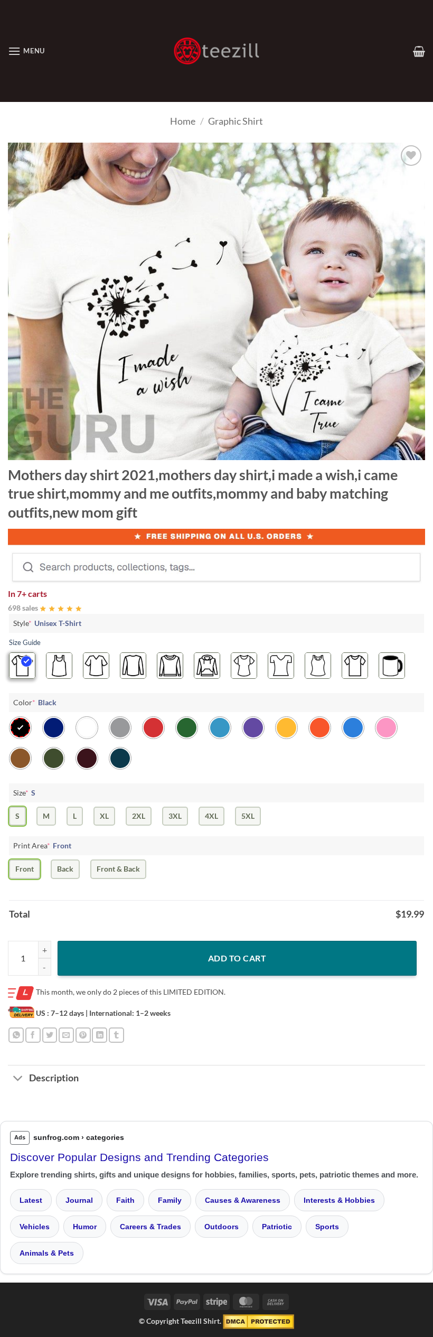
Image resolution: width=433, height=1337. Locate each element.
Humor (85, 1226)
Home (182, 121)
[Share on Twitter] (50, 1035)
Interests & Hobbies (339, 1200)
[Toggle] (18, 1079)
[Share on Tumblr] (116, 1035)
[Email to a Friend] (66, 1035)
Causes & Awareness (242, 1200)
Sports (327, 1226)
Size (24, 792)
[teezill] (216, 51)
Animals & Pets (47, 1253)
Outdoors (221, 1226)
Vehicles (35, 1226)
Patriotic (277, 1226)
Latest (31, 1200)
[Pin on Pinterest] (83, 1035)
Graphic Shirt (235, 121)
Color (35, 702)
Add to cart (237, 958)
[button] (26, 51)
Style (47, 623)
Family (170, 1200)
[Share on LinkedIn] (99, 1035)
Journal (79, 1200)
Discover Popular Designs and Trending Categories (139, 1157)
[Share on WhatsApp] (16, 1035)
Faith (125, 1200)
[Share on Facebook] (33, 1035)
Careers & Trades (150, 1226)
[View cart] (419, 51)
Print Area (42, 845)
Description (54, 1077)
